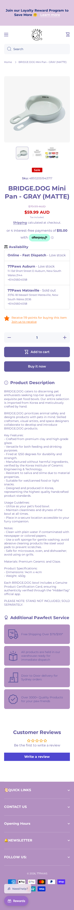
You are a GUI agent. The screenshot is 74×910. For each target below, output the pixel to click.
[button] (68, 35)
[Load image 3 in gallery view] (51, 153)
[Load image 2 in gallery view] (37, 153)
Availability (18, 247)
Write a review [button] (37, 757)
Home (8, 62)
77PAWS (42, 873)
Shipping (20, 222)
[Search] (7, 49)
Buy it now (37, 366)
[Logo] (37, 34)
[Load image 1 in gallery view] (22, 153)
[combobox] (37, 49)
